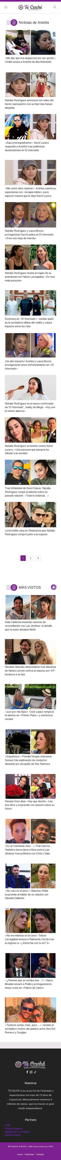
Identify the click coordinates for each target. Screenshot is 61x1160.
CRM (7, 1125)
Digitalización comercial (17, 1131)
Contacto (40, 1154)
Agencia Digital (12, 1135)
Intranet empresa (13, 1128)
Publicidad (29, 1154)
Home (20, 1154)
